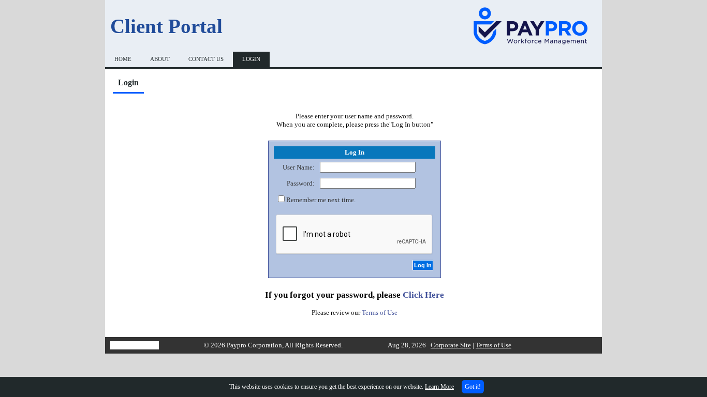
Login (251, 59)
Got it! (473, 386)
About (160, 59)
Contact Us (206, 59)
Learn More (439, 386)
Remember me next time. (321, 200)
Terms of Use (379, 312)
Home (122, 59)
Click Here (423, 295)
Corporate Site (451, 345)
